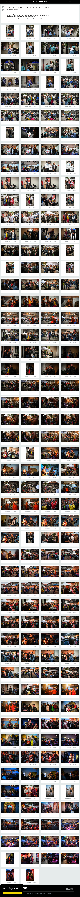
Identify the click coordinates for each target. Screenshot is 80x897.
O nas (7, 1)
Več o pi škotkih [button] (11, 889)
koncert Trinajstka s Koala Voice (31, 18)
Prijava (70, 1)
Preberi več (9, 21)
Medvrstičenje (12, 1)
